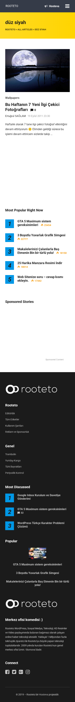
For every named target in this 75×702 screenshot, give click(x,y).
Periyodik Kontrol (14, 472)
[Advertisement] (37, 175)
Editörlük (10, 413)
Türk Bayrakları (13, 466)
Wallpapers (12, 98)
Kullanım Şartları (14, 425)
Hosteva (53, 6)
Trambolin (10, 454)
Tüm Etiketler (12, 419)
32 (22, 512)
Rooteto (12, 6)
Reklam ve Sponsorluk (17, 431)
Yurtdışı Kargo (13, 460)
